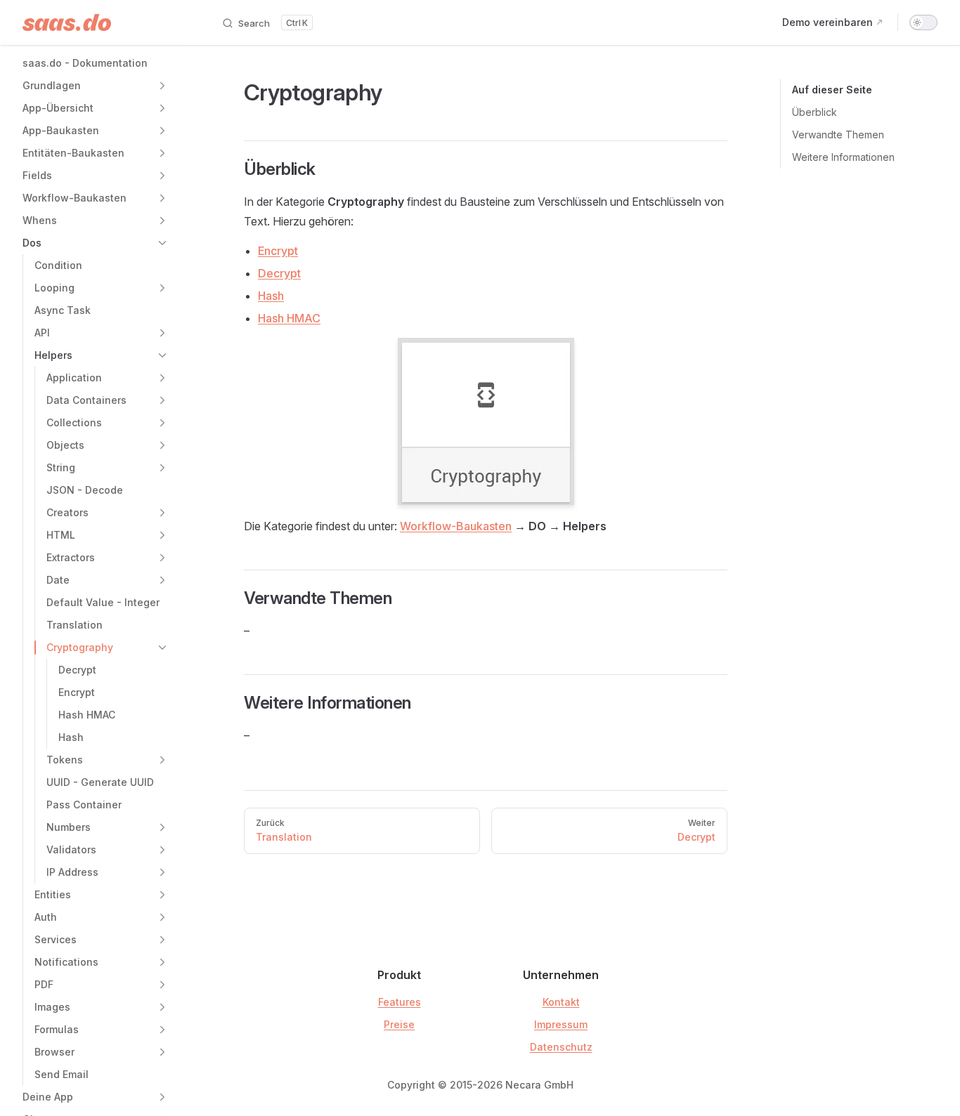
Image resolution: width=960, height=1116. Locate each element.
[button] (162, 85)
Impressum (561, 1024)
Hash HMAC (289, 318)
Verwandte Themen (838, 134)
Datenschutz (561, 1047)
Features (399, 1002)
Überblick (814, 112)
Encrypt (278, 251)
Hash (271, 296)
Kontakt (561, 1002)
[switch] (923, 22)
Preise (399, 1024)
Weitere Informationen (843, 157)
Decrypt (279, 273)
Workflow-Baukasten (456, 526)
